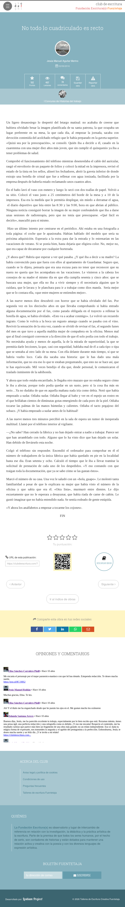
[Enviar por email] (88, 629)
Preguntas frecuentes (34, 786)
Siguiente (107, 584)
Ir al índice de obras (62, 599)
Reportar (93, 84)
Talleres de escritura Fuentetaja (40, 792)
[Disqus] (62, 704)
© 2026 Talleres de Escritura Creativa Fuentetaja (96, 899)
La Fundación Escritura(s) (31, 827)
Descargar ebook (104, 563)
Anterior (16, 584)
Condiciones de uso (34, 779)
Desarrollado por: (23, 899)
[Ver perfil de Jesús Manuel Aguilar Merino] (62, 48)
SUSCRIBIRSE (83, 875)
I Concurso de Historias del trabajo (62, 101)
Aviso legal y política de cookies (40, 772)
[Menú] (7, 6)
